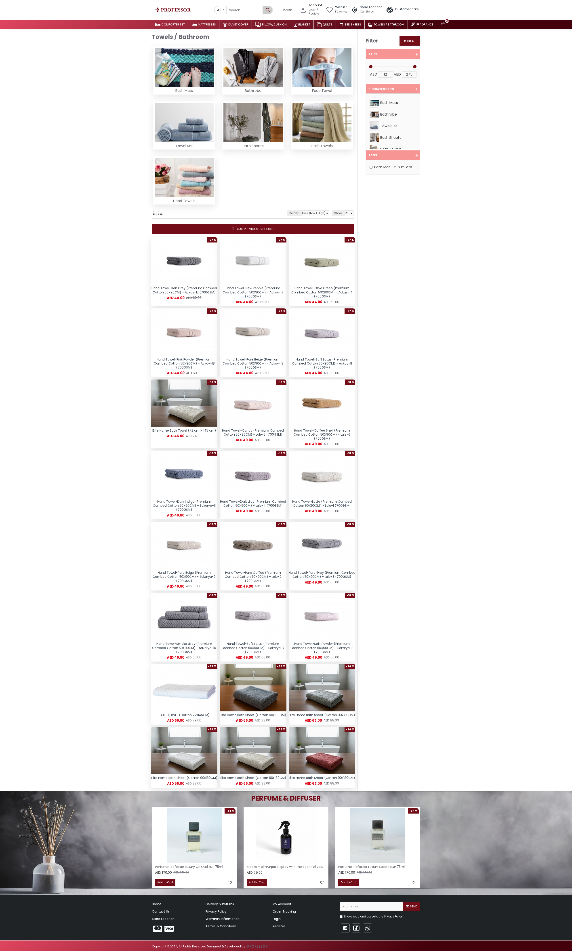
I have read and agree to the (373, 916)
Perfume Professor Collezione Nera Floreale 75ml (377, 867)
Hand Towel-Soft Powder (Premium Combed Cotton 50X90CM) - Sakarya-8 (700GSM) (321, 648)
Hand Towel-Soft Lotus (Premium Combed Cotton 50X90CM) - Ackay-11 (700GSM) (322, 363)
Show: (338, 213)
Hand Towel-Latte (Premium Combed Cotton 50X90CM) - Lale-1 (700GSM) (322, 504)
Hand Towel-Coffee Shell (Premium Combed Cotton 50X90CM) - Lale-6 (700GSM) (322, 434)
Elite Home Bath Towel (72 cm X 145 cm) (184, 430)
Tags (372, 155)
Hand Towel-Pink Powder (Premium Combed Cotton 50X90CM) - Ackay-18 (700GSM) (184, 363)
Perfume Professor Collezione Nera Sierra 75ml (192, 867)
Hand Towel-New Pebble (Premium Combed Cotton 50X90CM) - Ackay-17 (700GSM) (253, 292)
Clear (411, 41)
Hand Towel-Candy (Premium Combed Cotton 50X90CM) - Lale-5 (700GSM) (253, 432)
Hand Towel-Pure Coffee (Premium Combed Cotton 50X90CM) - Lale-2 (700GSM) (253, 577)
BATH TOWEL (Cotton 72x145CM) (184, 715)
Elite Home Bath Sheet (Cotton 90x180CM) (253, 715)
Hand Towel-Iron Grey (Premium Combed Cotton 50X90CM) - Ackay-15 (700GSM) (184, 290)
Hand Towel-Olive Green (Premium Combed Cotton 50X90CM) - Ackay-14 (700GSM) (322, 292)
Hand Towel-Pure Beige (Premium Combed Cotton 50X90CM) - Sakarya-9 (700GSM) (184, 577)
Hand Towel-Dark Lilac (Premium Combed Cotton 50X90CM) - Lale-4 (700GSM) (253, 504)
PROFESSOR (257, 946)
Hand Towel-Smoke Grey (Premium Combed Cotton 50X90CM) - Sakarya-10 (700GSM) (184, 648)
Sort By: (294, 213)
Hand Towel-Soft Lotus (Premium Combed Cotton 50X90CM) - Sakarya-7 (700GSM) (252, 648)
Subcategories (381, 89)
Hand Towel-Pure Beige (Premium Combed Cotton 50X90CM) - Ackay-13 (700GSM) (253, 363)
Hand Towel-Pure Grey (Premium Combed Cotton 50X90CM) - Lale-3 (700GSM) (322, 575)
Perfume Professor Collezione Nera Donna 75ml (284, 867)
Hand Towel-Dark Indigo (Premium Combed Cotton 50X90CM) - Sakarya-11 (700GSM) (184, 506)
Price (372, 54)
